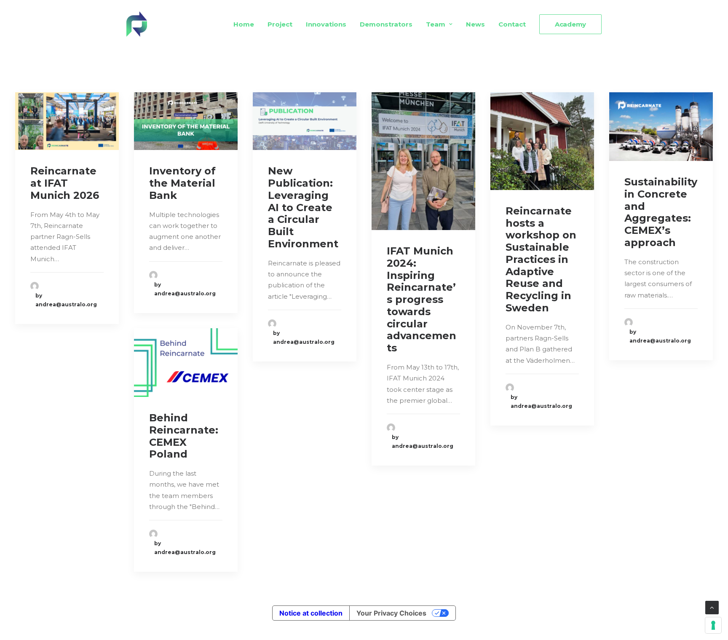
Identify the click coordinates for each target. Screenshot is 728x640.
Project (280, 24)
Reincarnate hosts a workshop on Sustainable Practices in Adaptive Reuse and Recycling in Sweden (541, 259)
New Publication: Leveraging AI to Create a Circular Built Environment (303, 207)
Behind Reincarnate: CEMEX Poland (183, 436)
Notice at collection (311, 613)
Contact (512, 24)
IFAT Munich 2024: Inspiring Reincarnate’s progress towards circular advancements (421, 299)
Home (243, 24)
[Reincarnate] (136, 24)
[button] (67, 121)
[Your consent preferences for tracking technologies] (713, 625)
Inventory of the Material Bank (182, 183)
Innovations (326, 24)
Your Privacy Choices (391, 613)
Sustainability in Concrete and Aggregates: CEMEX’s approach (660, 212)
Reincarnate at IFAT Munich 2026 (64, 183)
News (475, 24)
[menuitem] (246, 24)
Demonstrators (386, 24)
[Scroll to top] (712, 607)
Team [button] (435, 24)
